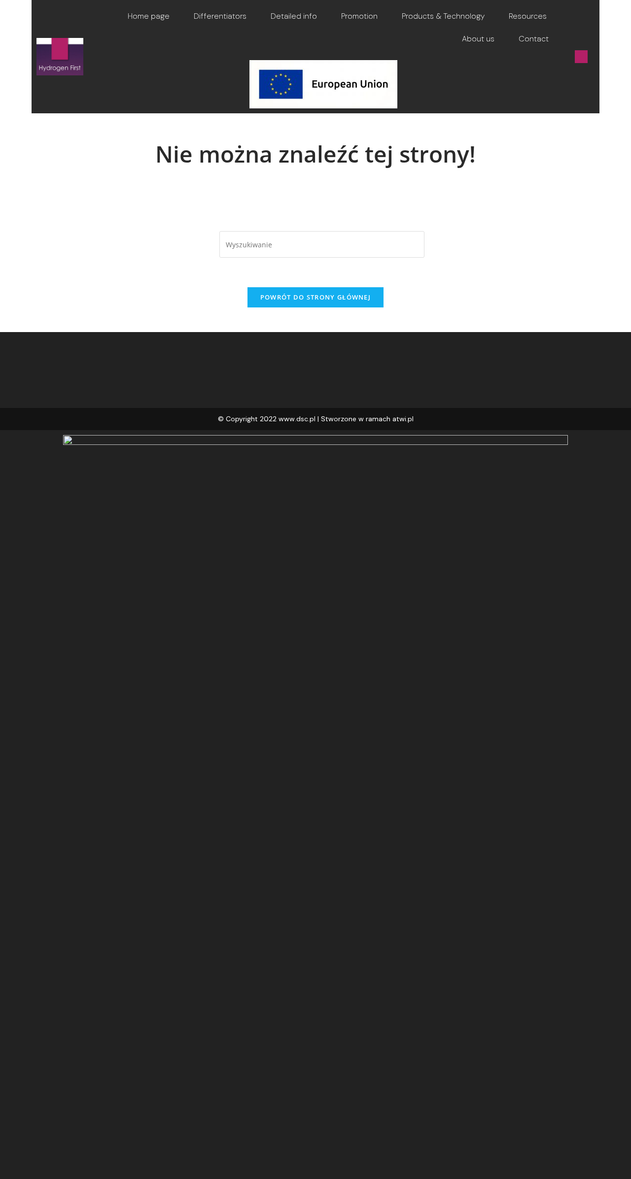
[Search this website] (321, 243)
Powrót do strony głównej (315, 297)
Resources (528, 16)
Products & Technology (443, 16)
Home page (149, 16)
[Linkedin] (581, 56)
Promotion (359, 16)
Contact (534, 39)
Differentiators (220, 16)
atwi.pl (403, 418)
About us (478, 39)
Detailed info (294, 16)
